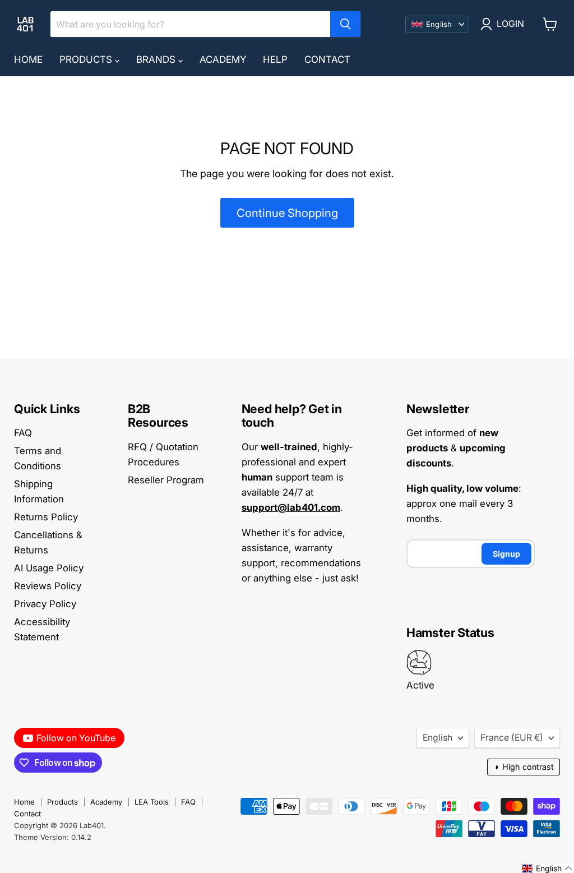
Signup (506, 553)
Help (275, 59)
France (511, 737)
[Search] (345, 24)
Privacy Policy (45, 603)
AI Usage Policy (49, 568)
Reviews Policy (47, 586)
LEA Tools (152, 801)
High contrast (523, 766)
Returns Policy (46, 517)
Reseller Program (166, 480)
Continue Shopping (287, 213)
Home (28, 59)
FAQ (23, 432)
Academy (223, 59)
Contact (327, 59)
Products (87, 59)
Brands (157, 59)
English (437, 737)
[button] (547, 868)
